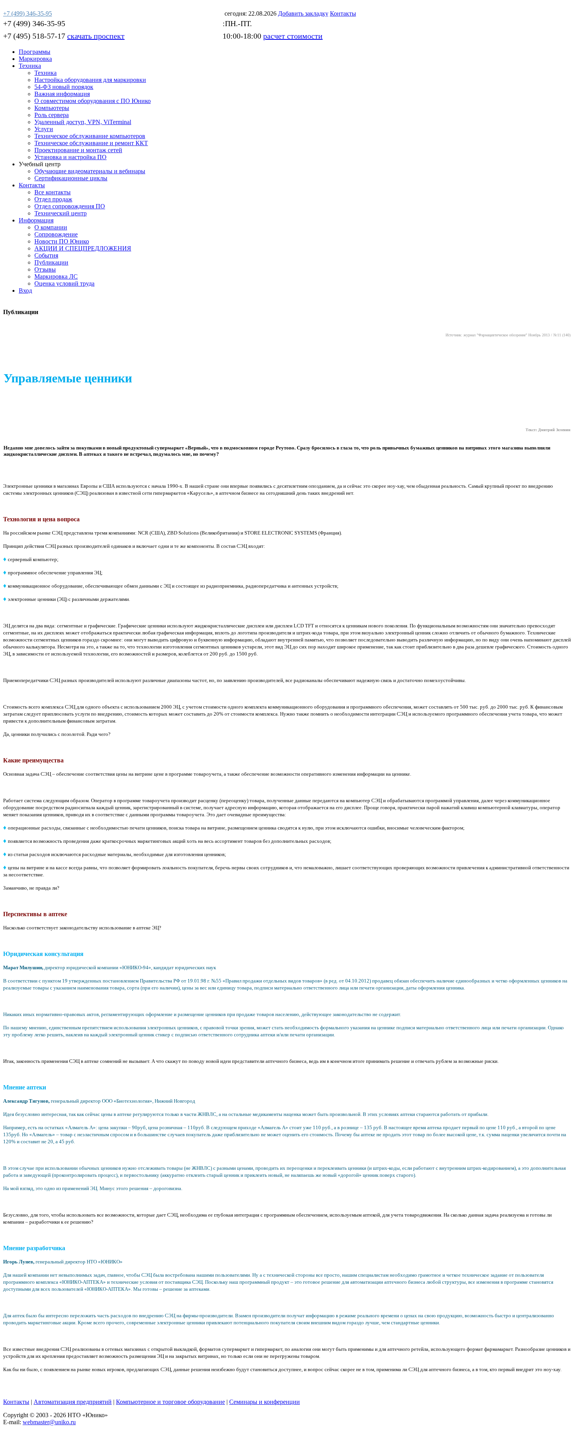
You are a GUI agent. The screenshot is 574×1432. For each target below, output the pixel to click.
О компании (50, 227)
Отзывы (45, 269)
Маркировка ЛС (56, 276)
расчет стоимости (293, 36)
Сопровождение (56, 234)
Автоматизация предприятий (73, 1401)
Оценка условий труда (64, 283)
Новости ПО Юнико (61, 241)
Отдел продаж (53, 199)
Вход (25, 290)
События (46, 255)
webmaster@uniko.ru (49, 1422)
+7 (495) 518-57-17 (34, 36)
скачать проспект (96, 36)
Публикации (51, 262)
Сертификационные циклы (70, 178)
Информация (36, 220)
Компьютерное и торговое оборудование (170, 1401)
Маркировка (35, 58)
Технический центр (60, 213)
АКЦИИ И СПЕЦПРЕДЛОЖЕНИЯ (82, 248)
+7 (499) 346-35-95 (34, 23)
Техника (30, 65)
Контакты (32, 185)
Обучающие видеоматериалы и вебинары (89, 171)
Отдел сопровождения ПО (69, 206)
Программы (34, 51)
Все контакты (52, 192)
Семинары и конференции (264, 1401)
